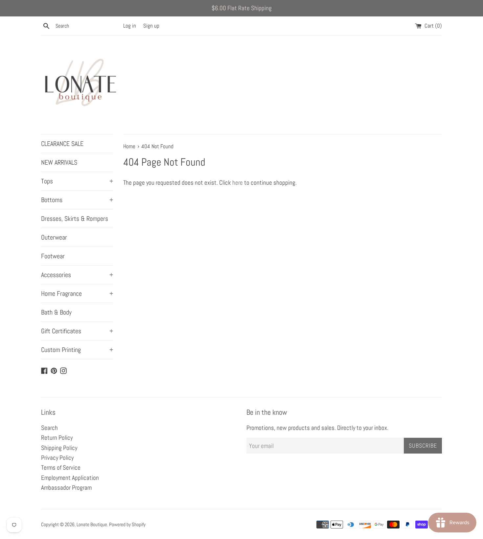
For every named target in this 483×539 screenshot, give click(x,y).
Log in (129, 25)
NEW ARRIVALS (59, 162)
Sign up (151, 25)
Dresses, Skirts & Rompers (74, 218)
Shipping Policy (59, 448)
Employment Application (70, 478)
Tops (77, 181)
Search (49, 428)
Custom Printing (77, 349)
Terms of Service (60, 467)
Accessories (77, 274)
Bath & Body (56, 312)
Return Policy (57, 438)
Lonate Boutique (92, 524)
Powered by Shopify (127, 524)
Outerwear (54, 237)
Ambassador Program (66, 487)
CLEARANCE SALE (62, 143)
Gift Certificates (77, 331)
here (237, 182)
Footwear (53, 256)
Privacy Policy (57, 458)
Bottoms (77, 200)
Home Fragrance (77, 293)
